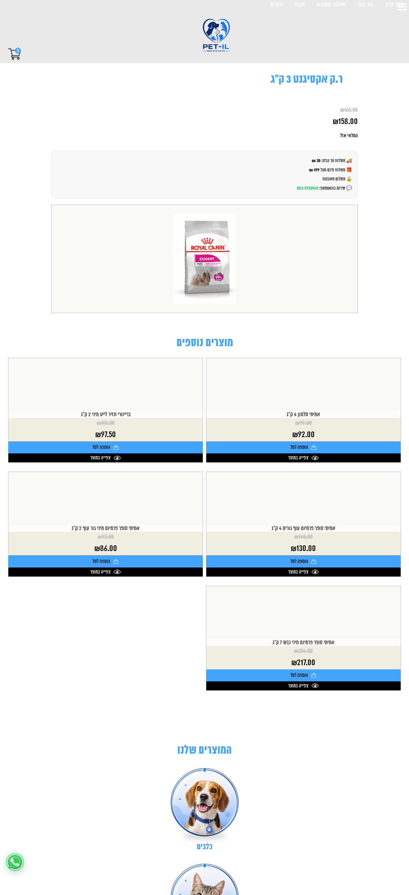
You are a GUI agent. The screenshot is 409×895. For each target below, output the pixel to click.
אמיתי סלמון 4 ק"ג (303, 414)
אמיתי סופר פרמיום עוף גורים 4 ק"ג (303, 528)
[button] (15, 862)
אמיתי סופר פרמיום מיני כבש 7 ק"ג (303, 642)
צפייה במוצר (298, 458)
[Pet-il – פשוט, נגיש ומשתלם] (211, 36)
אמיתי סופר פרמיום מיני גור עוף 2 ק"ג (106, 528)
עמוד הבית (394, 4)
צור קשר (365, 4)
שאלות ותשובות (331, 4)
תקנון (299, 4)
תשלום (276, 4)
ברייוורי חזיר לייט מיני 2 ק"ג (106, 414)
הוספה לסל (299, 447)
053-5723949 (307, 188)
